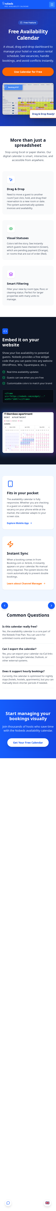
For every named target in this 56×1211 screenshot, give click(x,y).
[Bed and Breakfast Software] (4, 605)
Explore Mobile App (18, 523)
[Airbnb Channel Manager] (51, 605)
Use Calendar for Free (28, 71)
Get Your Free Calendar (28, 742)
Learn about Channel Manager (24, 583)
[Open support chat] (8, 1202)
